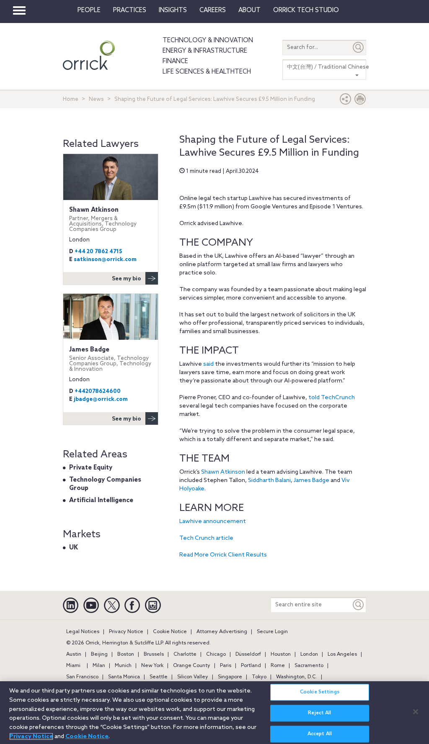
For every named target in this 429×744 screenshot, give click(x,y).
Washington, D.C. (296, 677)
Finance (175, 61)
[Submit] (358, 47)
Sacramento (309, 666)
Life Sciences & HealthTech (207, 72)
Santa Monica (124, 677)
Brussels (154, 654)
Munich (123, 666)
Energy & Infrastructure (205, 51)
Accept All (320, 734)
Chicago (216, 654)
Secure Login (272, 632)
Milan (99, 666)
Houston (281, 654)
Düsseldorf (248, 654)
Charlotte (184, 654)
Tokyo (259, 677)
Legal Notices (82, 632)
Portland (251, 666)
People (89, 10)
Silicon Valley (192, 677)
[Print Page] (360, 101)
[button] (345, 101)
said (208, 364)
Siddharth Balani (269, 480)
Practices (129, 10)
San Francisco (82, 677)
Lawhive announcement (212, 521)
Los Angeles (342, 654)
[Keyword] (358, 605)
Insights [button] (173, 10)
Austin (73, 654)
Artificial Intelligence (101, 500)
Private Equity (90, 468)
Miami (73, 666)
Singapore (230, 677)
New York (152, 666)
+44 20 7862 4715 (98, 252)
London (309, 654)
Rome (278, 666)
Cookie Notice (170, 632)
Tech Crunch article (206, 538)
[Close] (415, 712)
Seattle (159, 677)
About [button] (249, 10)
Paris (225, 666)
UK (73, 548)
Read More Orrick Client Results (223, 555)
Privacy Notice (126, 632)
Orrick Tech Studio (306, 10)
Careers (212, 10)
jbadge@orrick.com (101, 399)
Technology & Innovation (208, 40)
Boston (125, 654)
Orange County (191, 666)
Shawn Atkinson (223, 472)
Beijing (99, 654)
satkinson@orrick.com (105, 260)
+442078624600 (98, 391)
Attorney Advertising (221, 632)
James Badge (311, 480)
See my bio (126, 279)
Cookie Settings (319, 692)
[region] (214, 712)
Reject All (319, 713)
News (96, 99)
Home (70, 99)
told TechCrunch (331, 397)
